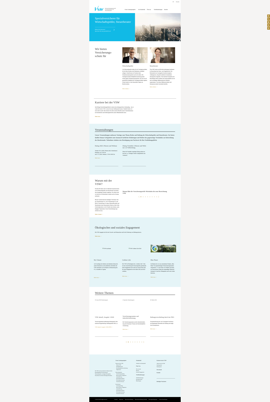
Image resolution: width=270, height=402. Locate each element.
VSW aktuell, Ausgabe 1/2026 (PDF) (103, 327)
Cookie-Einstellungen (163, 399)
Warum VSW (118, 364)
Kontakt (177, 1)
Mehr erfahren (125, 88)
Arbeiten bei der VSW (161, 363)
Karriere (166, 9)
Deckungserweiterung (120, 380)
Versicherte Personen (120, 381)
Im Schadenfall (141, 9)
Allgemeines (118, 369)
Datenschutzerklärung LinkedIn (141, 399)
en (173, 1)
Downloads (159, 369)
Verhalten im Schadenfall (141, 363)
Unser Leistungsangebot (130, 9)
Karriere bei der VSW (161, 360)
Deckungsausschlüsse (120, 378)
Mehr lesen (97, 116)
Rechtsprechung (139, 379)
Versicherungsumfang (120, 373)
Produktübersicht (119, 366)
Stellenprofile (159, 365)
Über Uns (138, 366)
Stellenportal (159, 366)
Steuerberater (118, 384)
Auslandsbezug (119, 376)
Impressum (121, 399)
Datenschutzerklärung (129, 399)
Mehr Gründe (98, 214)
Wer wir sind (138, 369)
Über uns (149, 9)
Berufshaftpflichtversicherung (122, 368)
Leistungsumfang (119, 385)
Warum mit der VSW (119, 363)
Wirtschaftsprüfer (119, 372)
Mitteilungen (138, 380)
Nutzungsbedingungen (153, 399)
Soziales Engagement (140, 372)
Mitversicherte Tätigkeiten (121, 375)
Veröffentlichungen (158, 9)
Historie (137, 370)
